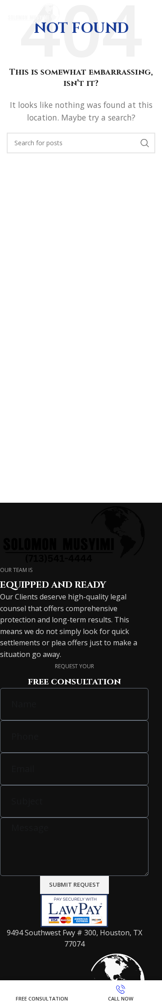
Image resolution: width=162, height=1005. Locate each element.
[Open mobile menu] (151, 13)
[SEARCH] (145, 143)
